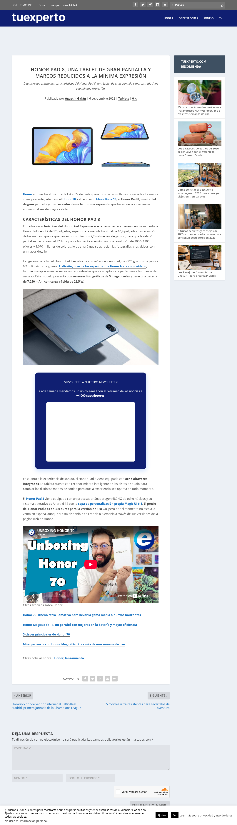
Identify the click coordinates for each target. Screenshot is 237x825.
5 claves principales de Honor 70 (46, 634)
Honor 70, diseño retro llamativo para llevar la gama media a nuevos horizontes (82, 615)
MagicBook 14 (106, 199)
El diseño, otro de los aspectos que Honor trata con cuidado (102, 266)
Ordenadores (188, 18)
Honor (27, 194)
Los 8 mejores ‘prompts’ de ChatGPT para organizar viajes (197, 274)
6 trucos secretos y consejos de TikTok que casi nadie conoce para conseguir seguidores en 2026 (199, 234)
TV (220, 18)
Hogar (168, 18)
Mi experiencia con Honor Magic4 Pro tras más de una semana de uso (74, 644)
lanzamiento (74, 658)
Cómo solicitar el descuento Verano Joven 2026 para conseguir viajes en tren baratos (199, 193)
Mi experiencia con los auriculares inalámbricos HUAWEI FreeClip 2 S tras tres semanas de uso (199, 110)
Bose (42, 5)
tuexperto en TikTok (64, 5)
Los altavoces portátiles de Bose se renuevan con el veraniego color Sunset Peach (198, 152)
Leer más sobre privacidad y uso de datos (205, 815)
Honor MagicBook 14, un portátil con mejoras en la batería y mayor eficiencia (80, 625)
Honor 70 (69, 199)
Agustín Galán (75, 98)
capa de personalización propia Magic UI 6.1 (110, 504)
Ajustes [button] (162, 815)
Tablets (123, 98)
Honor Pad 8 (35, 499)
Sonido (208, 18)
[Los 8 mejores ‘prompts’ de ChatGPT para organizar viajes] (199, 258)
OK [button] (174, 815)
